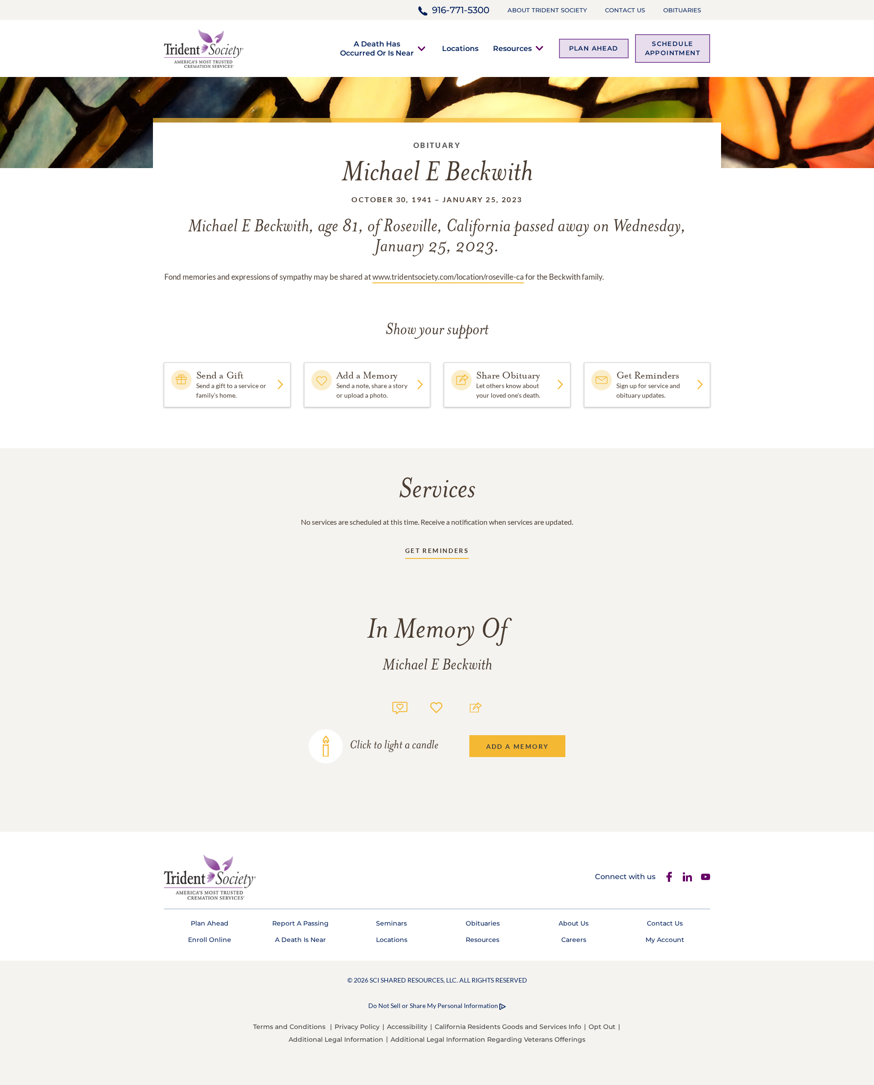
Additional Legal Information (336, 1039)
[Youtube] (705, 877)
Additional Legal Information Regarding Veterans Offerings (488, 1039)
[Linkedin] (687, 877)
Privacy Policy (357, 1027)
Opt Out (602, 1027)
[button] (377, 48)
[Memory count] (399, 707)
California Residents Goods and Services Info (508, 1027)
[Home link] (204, 47)
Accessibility (407, 1027)
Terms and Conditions (289, 1027)
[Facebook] (669, 877)
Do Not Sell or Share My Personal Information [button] (433, 1005)
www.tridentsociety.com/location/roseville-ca (448, 276)
